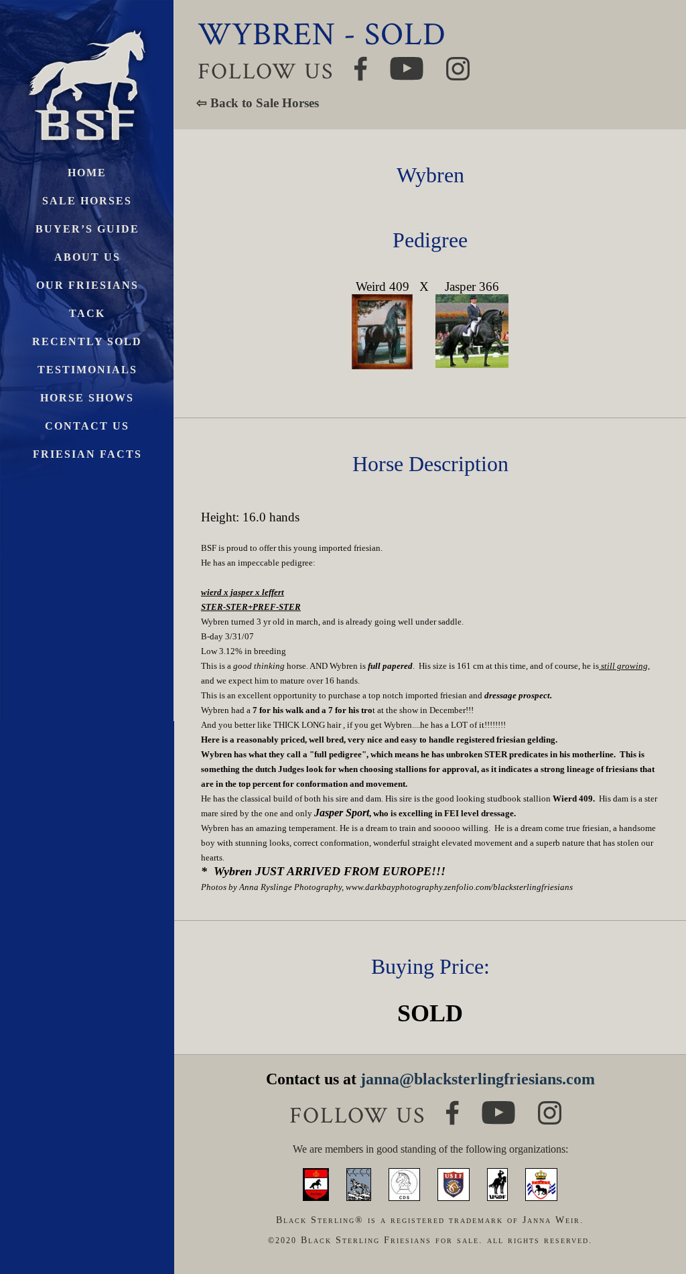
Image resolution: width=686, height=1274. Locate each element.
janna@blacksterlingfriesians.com (477, 1079)
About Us (87, 257)
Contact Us (87, 426)
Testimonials (87, 369)
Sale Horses (87, 200)
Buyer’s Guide (87, 229)
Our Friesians (87, 285)
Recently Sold (87, 341)
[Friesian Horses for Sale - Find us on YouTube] (498, 1106)
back (652, 1213)
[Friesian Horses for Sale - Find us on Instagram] (549, 1106)
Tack (87, 313)
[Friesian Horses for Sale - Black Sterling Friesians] (87, 26)
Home (87, 172)
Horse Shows (87, 397)
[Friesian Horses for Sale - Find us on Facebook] (452, 1106)
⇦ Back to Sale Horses (257, 103)
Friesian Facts (87, 454)
